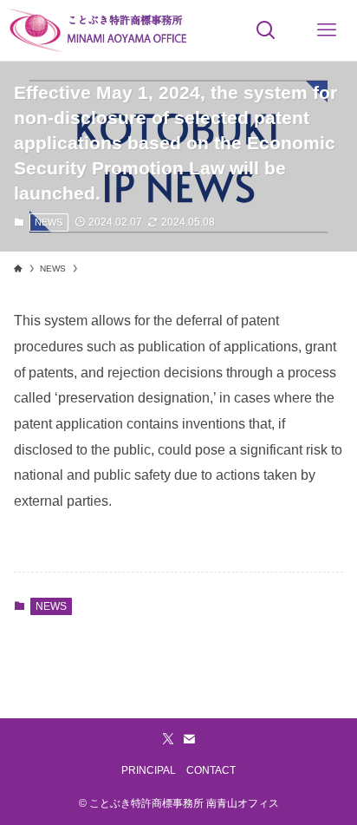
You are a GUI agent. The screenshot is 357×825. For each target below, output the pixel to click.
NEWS (48, 222)
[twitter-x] (168, 739)
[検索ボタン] (266, 30)
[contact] (189, 739)
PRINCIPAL (148, 770)
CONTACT (211, 770)
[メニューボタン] (326, 30)
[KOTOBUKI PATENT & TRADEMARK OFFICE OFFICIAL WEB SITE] (98, 30)
